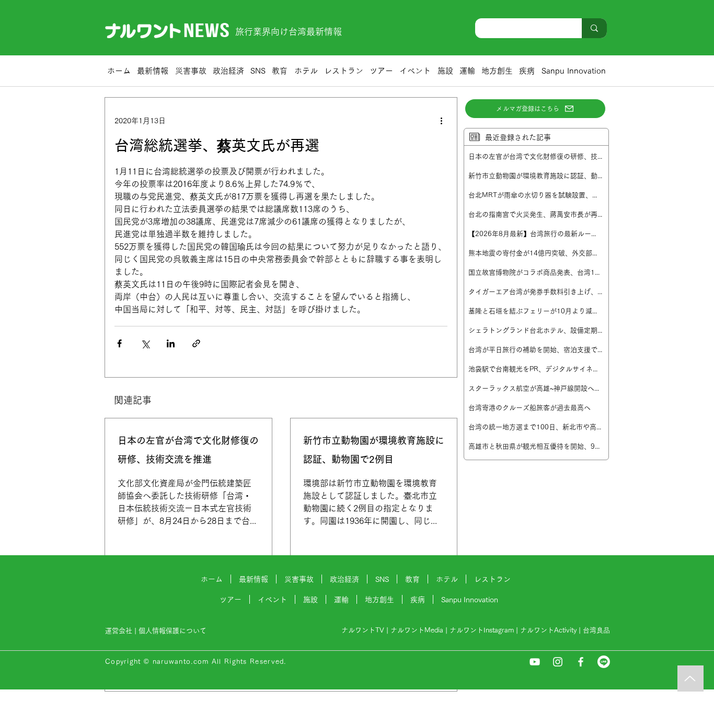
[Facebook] (580, 662)
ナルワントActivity (548, 630)
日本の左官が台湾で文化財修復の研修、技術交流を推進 (188, 450)
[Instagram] (557, 662)
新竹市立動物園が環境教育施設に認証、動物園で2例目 (373, 450)
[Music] (690, 678)
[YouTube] (534, 662)
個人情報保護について (174, 630)
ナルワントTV (362, 630)
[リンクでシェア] (196, 343)
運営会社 (118, 630)
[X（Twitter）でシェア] (145, 343)
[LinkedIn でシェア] (171, 343)
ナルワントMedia (416, 630)
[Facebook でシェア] (119, 343)
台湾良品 (596, 630)
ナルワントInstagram (482, 630)
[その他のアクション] (441, 120)
